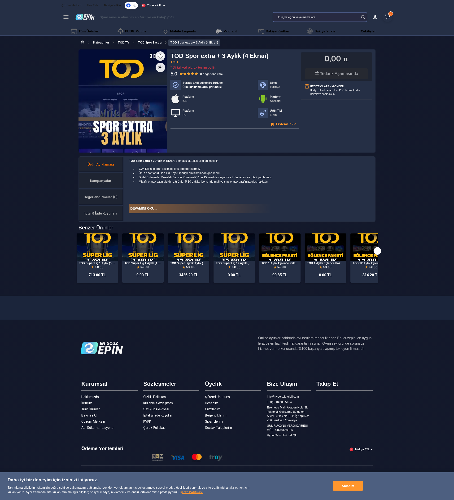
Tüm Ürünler (90, 409)
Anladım (348, 485)
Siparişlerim (214, 421)
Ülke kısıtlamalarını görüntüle (202, 87)
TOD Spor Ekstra (150, 42)
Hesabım (211, 403)
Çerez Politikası (154, 428)
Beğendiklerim (216, 415)
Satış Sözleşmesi (156, 409)
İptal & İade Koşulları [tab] (100, 213)
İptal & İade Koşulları (158, 415)
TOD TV (123, 42)
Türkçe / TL (154, 5)
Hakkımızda (90, 397)
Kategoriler (101, 42)
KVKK (147, 421)
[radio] (181, 73)
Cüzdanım (212, 409)
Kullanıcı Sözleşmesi (158, 403)
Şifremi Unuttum (217, 397)
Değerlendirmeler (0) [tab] (101, 197)
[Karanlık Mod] (131, 5)
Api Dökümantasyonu (97, 428)
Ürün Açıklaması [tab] (100, 164)
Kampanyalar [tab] (100, 181)
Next (377, 251)
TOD (174, 62)
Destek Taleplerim (218, 428)
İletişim (86, 403)
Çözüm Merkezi (93, 421)
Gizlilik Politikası (154, 397)
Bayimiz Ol (89, 415)
